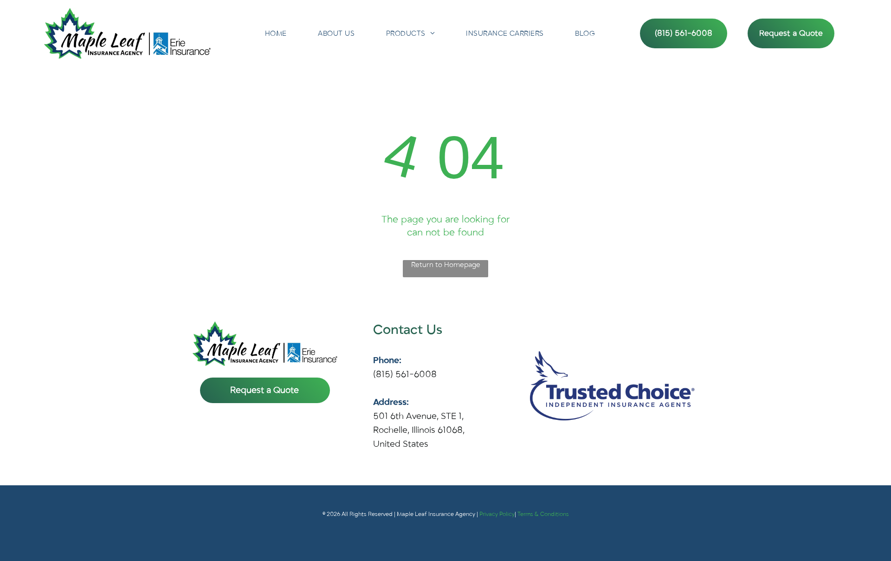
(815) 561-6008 (405, 374)
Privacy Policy (497, 514)
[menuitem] (275, 33)
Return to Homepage (445, 265)
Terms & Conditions (543, 514)
